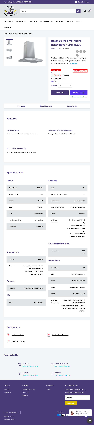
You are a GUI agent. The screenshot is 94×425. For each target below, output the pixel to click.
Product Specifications (60, 335)
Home (5, 33)
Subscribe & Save (83, 2)
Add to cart (59, 92)
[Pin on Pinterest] (80, 51)
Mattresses (59, 21)
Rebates (78, 21)
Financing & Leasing (28, 389)
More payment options (79, 97)
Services (25, 395)
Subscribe (70, 403)
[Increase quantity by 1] (70, 86)
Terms (48, 389)
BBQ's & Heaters (45, 21)
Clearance (69, 21)
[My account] (85, 11)
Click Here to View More (30, 366)
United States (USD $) (10, 412)
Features (21, 106)
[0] (89, 11)
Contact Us (7, 27)
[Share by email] (77, 55)
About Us (7, 389)
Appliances (20, 21)
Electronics (7, 21)
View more (73, 63)
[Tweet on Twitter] (84, 51)
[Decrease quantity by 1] (60, 86)
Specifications (46, 106)
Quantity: (54, 85)
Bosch (53, 49)
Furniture (32, 21)
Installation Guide (18, 335)
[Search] (78, 11)
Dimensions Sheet (18, 341)
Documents (72, 106)
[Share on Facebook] (77, 51)
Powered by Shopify (9, 419)
